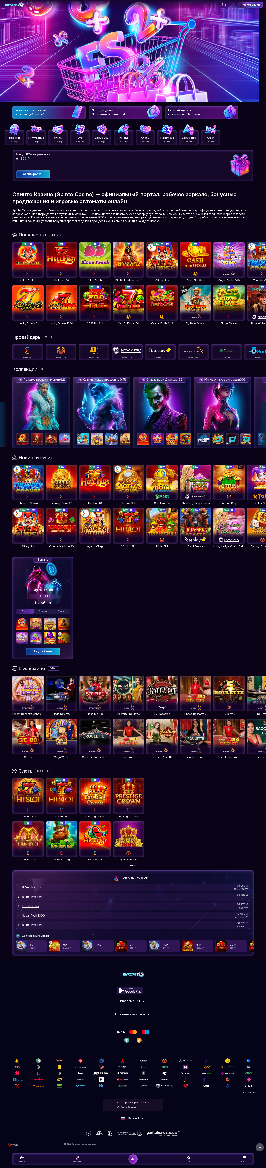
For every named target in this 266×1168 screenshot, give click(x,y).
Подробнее (43, 651)
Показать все (248, 1092)
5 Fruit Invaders (32, 887)
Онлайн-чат (128, 1107)
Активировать (33, 174)
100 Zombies (30, 906)
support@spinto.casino (135, 1102)
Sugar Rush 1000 (33, 915)
